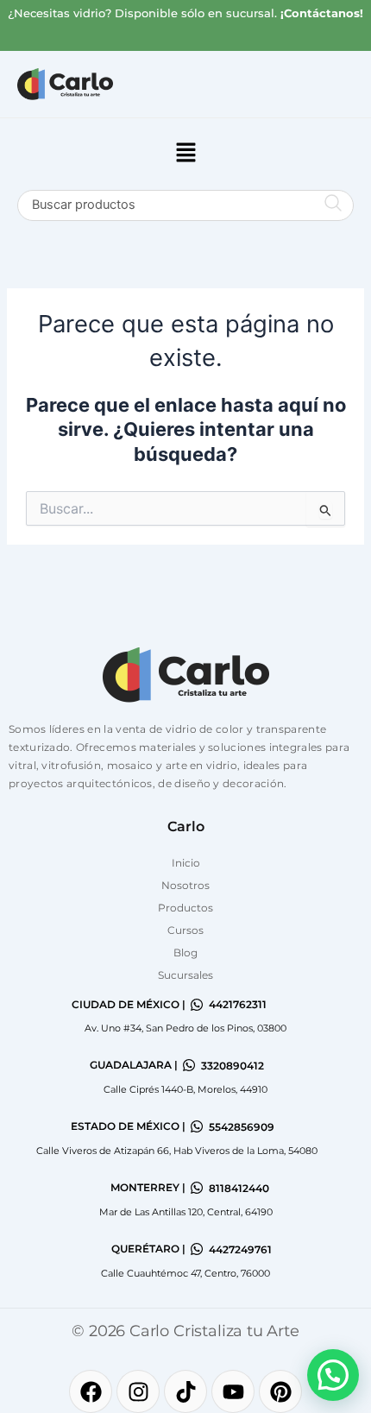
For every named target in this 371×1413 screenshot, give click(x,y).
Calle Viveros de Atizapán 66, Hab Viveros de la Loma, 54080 (177, 1151)
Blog (185, 952)
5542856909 (241, 1126)
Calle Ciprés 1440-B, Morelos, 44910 (185, 1089)
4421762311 (238, 1004)
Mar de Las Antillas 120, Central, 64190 (186, 1212)
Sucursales (185, 974)
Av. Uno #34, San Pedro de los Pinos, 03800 (185, 1028)
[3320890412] (189, 1065)
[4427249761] (197, 1249)
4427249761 (240, 1249)
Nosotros (185, 885)
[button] (185, 154)
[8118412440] (197, 1188)
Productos (185, 907)
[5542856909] (197, 1126)
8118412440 (239, 1188)
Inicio (186, 862)
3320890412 (232, 1065)
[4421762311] (197, 1005)
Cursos (185, 930)
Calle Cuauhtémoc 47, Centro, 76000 (185, 1273)
